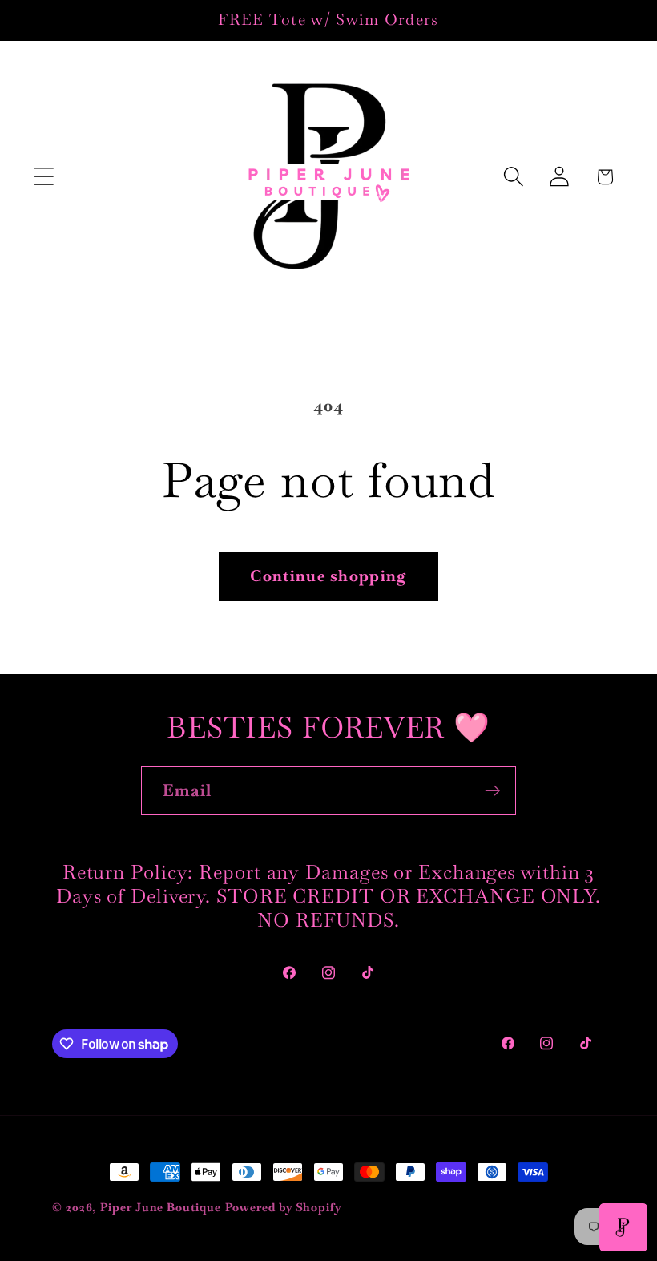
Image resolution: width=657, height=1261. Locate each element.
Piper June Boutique (160, 1207)
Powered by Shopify (283, 1207)
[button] (44, 177)
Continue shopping (328, 576)
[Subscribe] (492, 790)
